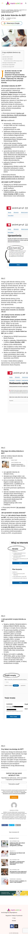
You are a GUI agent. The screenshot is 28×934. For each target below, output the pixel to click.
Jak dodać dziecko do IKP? (8, 56)
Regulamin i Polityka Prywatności (14, 915)
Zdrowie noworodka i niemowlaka (10, 11)
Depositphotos (13, 912)
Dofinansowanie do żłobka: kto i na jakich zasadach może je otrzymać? (13, 177)
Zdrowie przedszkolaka (7, 12)
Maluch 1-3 (12, 851)
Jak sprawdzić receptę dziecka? (9, 64)
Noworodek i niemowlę (15, 879)
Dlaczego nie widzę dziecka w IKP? (9, 62)
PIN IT (3, 278)
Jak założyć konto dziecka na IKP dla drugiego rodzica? (13, 60)
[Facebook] (12, 926)
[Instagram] (16, 926)
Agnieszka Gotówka (11, 18)
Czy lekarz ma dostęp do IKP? (8, 66)
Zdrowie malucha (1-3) (15, 10)
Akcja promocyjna (16, 462)
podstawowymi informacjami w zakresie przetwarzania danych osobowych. (14, 793)
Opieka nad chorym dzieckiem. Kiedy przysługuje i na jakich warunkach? (13, 115)
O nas (14, 918)
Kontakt (14, 920)
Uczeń (3, 10)
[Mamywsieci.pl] (14, 3)
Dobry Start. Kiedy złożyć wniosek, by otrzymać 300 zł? (13, 309)
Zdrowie (7, 10)
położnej (7, 147)
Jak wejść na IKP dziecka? (8, 58)
